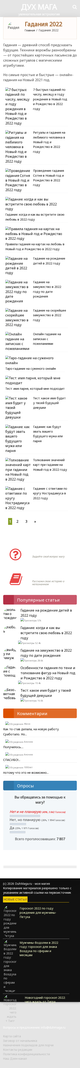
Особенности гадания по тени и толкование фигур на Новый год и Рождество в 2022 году (47, 672)
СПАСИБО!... (11, 760)
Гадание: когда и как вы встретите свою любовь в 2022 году (46, 632)
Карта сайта (12, 1036)
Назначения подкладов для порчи (28, 1045)
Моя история (44, 574)
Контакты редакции (17, 1050)
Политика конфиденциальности (26, 1054)
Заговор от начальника (20, 1041)
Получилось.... (13, 747)
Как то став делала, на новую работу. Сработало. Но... (31, 731)
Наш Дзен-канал (15, 1058)
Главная (30, 30)
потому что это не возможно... (26, 773)
